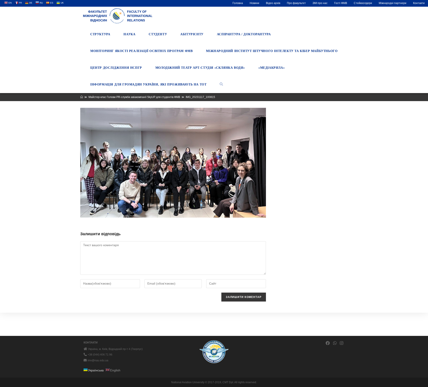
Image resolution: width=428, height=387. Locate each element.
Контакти (419, 3)
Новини (254, 3)
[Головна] (81, 97)
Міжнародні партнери (392, 3)
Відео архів (273, 3)
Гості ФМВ (340, 3)
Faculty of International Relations (139, 16)
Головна (238, 3)
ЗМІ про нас (320, 3)
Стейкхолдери (363, 3)
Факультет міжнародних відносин (95, 16)
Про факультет (296, 3)
